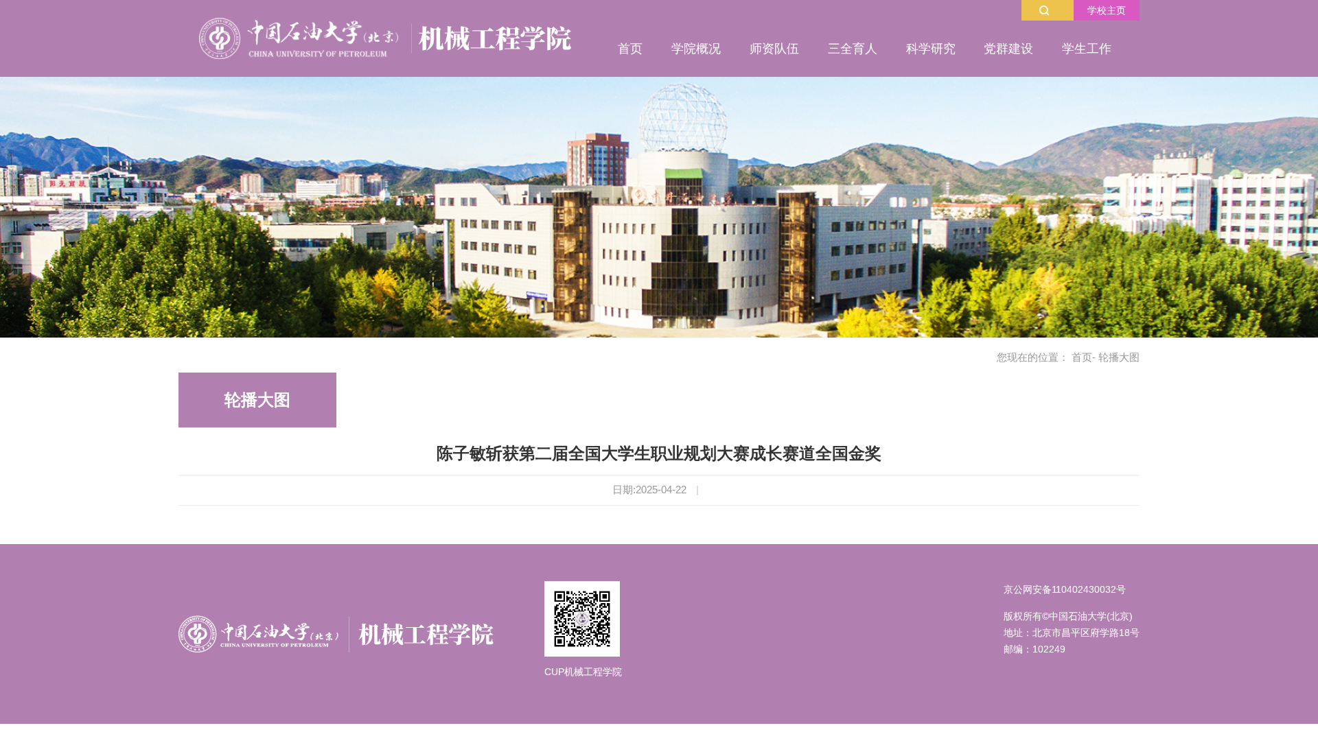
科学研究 (931, 49)
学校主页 (1106, 10)
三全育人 (852, 49)
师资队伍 (774, 49)
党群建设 (1008, 49)
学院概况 (696, 49)
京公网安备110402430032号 (1065, 589)
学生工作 (1086, 49)
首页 (630, 49)
